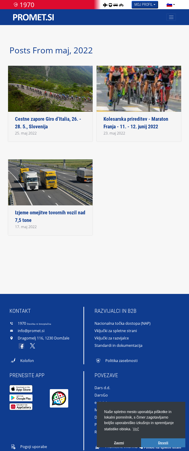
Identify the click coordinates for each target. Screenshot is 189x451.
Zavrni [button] (119, 443)
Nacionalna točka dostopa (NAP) (122, 323)
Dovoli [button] (163, 443)
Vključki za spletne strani (115, 330)
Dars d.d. (102, 387)
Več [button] (136, 429)
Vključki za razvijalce (111, 338)
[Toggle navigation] (171, 17)
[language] (169, 4)
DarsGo (101, 395)
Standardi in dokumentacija (118, 345)
